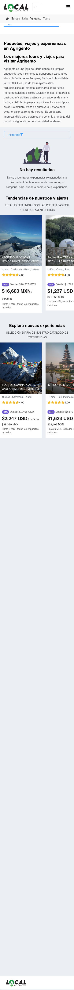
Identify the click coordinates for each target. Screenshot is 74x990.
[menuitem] (31, 25)
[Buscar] (35, 7)
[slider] (13, 275)
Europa (15, 18)
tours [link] (46, 18)
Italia (25, 18)
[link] (8, 18)
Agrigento (35, 18)
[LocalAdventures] (18, 8)
